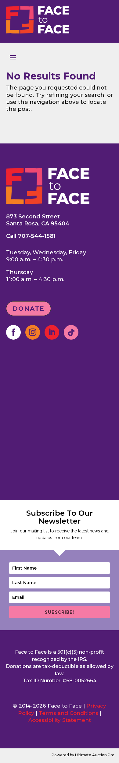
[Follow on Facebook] (13, 332)
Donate (29, 308)
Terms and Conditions (68, 713)
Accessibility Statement (59, 720)
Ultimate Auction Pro (94, 755)
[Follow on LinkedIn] (52, 332)
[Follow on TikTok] (71, 332)
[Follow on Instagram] (32, 332)
